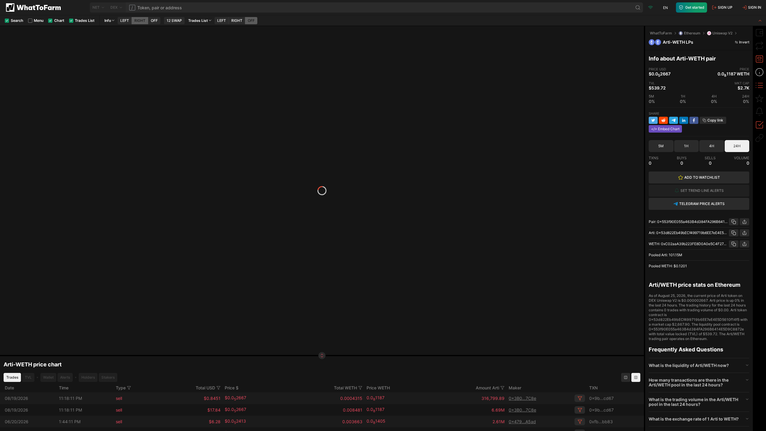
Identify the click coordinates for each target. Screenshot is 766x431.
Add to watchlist (702, 177)
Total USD (205, 387)
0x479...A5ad (522, 421)
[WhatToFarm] (35, 7)
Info (107, 20)
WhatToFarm (661, 33)
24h (737, 146)
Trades (12, 377)
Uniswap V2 (722, 33)
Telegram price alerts (702, 203)
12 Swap (174, 20)
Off (154, 20)
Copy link (715, 120)
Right (139, 20)
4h (711, 146)
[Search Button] (638, 7)
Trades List (198, 20)
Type (121, 387)
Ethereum (692, 33)
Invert (744, 42)
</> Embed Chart (665, 129)
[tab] (759, 32)
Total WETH (345, 387)
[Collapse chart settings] (760, 20)
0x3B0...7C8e (522, 398)
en (665, 7)
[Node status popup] (650, 7)
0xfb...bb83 (601, 421)
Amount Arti (487, 387)
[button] (699, 365)
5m (661, 146)
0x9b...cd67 (601, 398)
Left (124, 20)
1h (686, 146)
